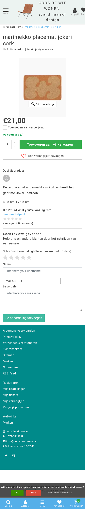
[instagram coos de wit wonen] (13, 456)
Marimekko (16, 49)
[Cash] (17, 475)
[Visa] (55, 475)
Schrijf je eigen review (40, 49)
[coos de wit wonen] (25, 12)
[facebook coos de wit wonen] (6, 456)
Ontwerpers (11, 367)
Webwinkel (10, 416)
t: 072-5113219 (14, 436)
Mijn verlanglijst (13, 401)
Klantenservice (13, 349)
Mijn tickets (10, 395)
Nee (33, 492)
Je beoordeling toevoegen (24, 318)
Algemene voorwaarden (19, 330)
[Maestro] (68, 475)
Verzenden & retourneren (20, 342)
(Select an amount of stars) (37, 251)
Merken (8, 361)
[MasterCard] (43, 475)
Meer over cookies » (60, 492)
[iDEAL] (30, 475)
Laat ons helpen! (14, 214)
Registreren (11, 382)
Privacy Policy (12, 336)
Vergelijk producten (16, 407)
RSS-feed (9, 373)
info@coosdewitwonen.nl (21, 441)
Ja (17, 492)
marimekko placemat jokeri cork (43, 27)
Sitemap (8, 355)
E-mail (12, 281)
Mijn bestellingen (14, 388)
